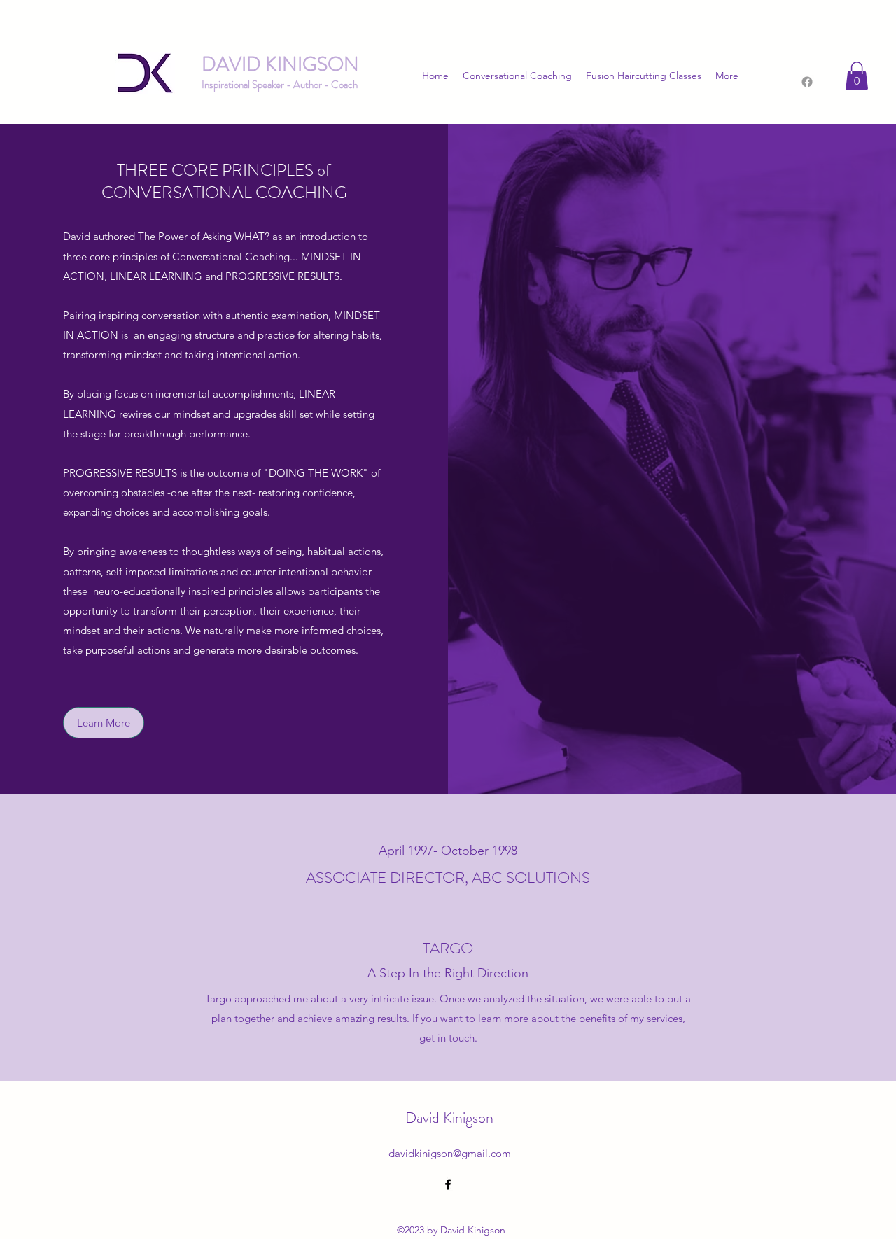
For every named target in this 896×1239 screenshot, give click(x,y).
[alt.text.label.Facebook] (448, 1184)
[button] (857, 76)
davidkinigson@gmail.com (449, 1153)
